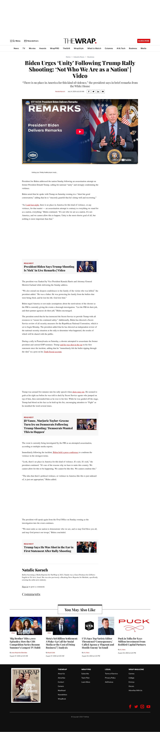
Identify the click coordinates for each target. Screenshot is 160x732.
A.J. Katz (86, 652)
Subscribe (143, 41)
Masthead (61, 690)
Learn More (85, 682)
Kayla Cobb (51, 652)
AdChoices (109, 682)
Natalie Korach (60, 91)
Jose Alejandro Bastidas (19, 652)
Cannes (131, 674)
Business (133, 48)
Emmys (131, 682)
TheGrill (66, 48)
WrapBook (62, 699)
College (131, 678)
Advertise (61, 678)
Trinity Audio (44, 172)
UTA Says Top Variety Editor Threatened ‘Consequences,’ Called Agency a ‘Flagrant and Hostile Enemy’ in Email (98, 643)
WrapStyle (79, 48)
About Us (61, 674)
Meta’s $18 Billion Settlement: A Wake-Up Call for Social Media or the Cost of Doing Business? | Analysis (62, 643)
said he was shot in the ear (71, 344)
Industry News (79, 57)
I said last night (32, 204)
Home (68, 57)
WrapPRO (54, 48)
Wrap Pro (86, 669)
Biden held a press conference (65, 452)
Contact (61, 682)
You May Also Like (80, 609)
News (16, 48)
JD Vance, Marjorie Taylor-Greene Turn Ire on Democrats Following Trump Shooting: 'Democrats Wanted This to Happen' (48, 426)
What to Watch (94, 48)
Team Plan (85, 678)
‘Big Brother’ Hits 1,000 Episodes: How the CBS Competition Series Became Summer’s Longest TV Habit (25, 643)
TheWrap (62, 669)
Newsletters (32, 41)
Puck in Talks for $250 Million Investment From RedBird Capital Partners (132, 641)
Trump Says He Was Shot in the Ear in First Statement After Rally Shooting (48, 549)
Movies (32, 48)
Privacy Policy (110, 678)
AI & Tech (121, 48)
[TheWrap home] (80, 41)
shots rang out (78, 391)
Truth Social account (52, 351)
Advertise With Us (135, 690)
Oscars (131, 686)
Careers (61, 686)
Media (143, 48)
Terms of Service (111, 674)
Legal (108, 669)
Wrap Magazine (136, 669)
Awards (42, 48)
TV (23, 48)
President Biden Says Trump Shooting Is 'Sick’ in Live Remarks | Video (49, 268)
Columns (109, 48)
